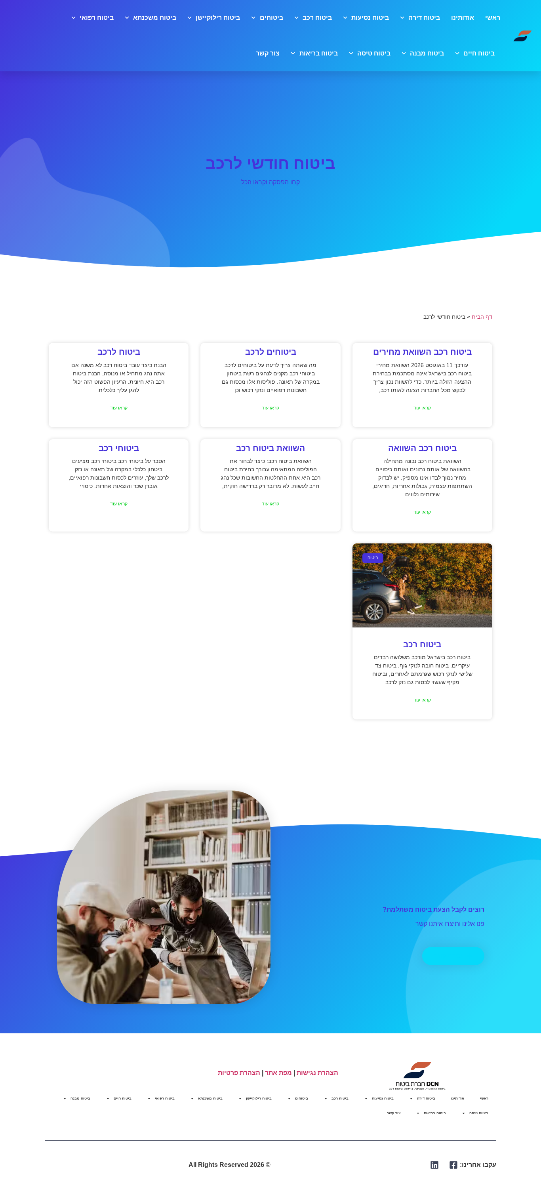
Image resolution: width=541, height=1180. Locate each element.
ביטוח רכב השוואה (422, 448)
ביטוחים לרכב (270, 351)
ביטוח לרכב (118, 351)
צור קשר (268, 53)
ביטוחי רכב (119, 448)
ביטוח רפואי (97, 17)
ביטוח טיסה (374, 53)
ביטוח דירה (424, 17)
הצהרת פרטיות (239, 1072)
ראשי (492, 17)
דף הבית (482, 317)
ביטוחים (271, 17)
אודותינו (462, 17)
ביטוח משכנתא (154, 17)
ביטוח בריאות (318, 53)
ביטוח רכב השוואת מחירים (422, 351)
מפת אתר (278, 1072)
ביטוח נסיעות (370, 17)
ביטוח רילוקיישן (218, 17)
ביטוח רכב (317, 17)
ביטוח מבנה (427, 53)
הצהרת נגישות (317, 1072)
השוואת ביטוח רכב (270, 448)
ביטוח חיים (479, 53)
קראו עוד (422, 408)
